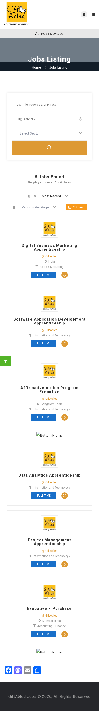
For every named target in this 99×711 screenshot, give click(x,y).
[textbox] (31, 133)
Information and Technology (51, 335)
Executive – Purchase (49, 609)
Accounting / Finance (51, 626)
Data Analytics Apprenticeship (50, 475)
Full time (44, 275)
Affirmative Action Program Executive (49, 390)
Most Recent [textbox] (51, 196)
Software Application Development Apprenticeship (49, 321)
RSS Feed (78, 207)
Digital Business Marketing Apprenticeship (49, 247)
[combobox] (49, 133)
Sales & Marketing (51, 267)
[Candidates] (27, 14)
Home (36, 67)
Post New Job (52, 33)
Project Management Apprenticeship (49, 542)
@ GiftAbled (49, 256)
